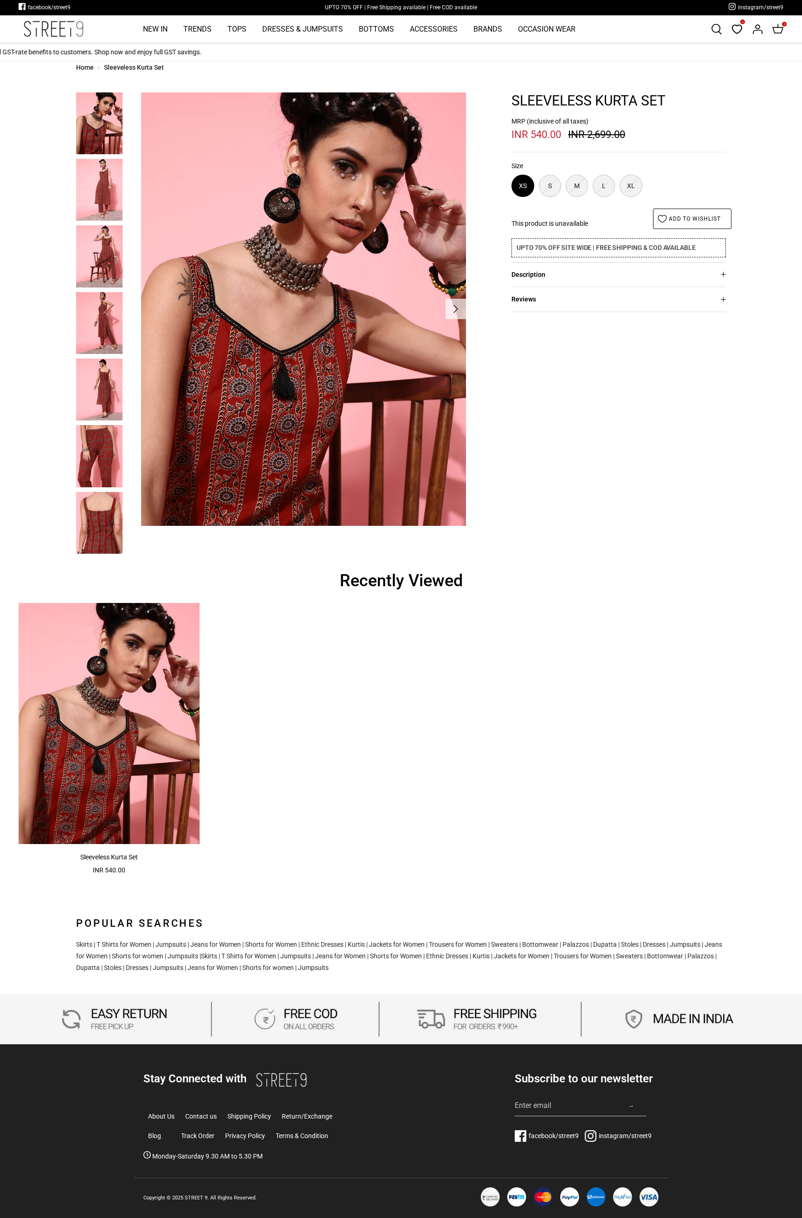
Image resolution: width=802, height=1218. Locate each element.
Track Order (197, 1135)
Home (85, 67)
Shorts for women (137, 956)
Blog (154, 1135)
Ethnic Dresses (322, 944)
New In (155, 29)
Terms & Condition (302, 1135)
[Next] (456, 309)
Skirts (84, 944)
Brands (487, 29)
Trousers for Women (458, 944)
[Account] (757, 29)
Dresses (654, 944)
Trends (197, 29)
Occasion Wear (547, 29)
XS (523, 186)
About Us (161, 1116)
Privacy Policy (245, 1135)
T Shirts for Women (124, 944)
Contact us (201, 1116)
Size (517, 166)
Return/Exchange (307, 1116)
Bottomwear (540, 944)
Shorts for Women (271, 944)
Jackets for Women (397, 944)
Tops (236, 29)
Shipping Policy (249, 1116)
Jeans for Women (215, 944)
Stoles (630, 944)
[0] (737, 29)
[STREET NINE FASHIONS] (53, 29)
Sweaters (504, 944)
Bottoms (376, 29)
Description (528, 274)
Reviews (523, 299)
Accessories (434, 29)
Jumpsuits (170, 944)
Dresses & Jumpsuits (302, 29)
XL (631, 186)
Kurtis (356, 944)
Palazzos (576, 944)
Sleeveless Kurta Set (134, 67)
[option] (303, 309)
